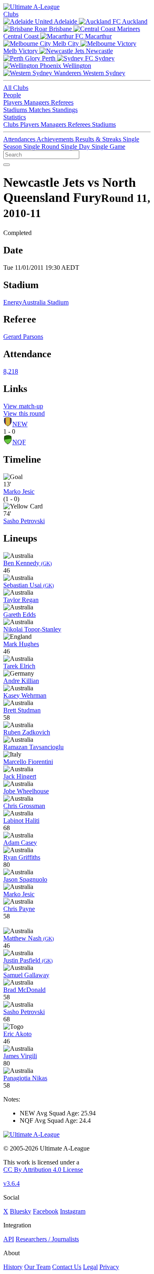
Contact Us (66, 1266)
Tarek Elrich (19, 666)
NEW (20, 424)
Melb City (65, 43)
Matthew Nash (28, 938)
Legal (90, 1266)
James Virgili (20, 1055)
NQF (19, 442)
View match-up (23, 406)
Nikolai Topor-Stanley (32, 629)
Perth (48, 58)
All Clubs (15, 87)
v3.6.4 (11, 1183)
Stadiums (16, 109)
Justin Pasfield (28, 960)
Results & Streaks (99, 139)
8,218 (10, 371)
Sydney (104, 58)
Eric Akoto (17, 1033)
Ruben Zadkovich (26, 732)
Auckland (134, 21)
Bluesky (20, 1211)
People (12, 95)
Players (13, 102)
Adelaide (66, 21)
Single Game (108, 146)
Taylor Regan (21, 599)
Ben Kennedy (27, 563)
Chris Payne (19, 908)
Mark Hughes (21, 643)
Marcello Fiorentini (28, 761)
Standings (65, 109)
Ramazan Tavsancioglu (33, 746)
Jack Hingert (19, 776)
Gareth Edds (19, 614)
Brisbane (60, 28)
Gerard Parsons (23, 336)
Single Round (42, 146)
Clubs (10, 14)
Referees (62, 102)
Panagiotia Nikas (25, 1078)
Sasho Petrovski (24, 520)
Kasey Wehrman (24, 695)
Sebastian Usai (28, 585)
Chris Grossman (24, 805)
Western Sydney (103, 72)
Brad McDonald (24, 989)
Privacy (109, 1266)
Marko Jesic (18, 491)
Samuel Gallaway (26, 975)
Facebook (45, 1211)
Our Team (37, 1266)
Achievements (56, 139)
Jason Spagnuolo (25, 879)
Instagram (72, 1211)
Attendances (20, 139)
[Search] (6, 164)
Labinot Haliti (21, 820)
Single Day (76, 146)
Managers (37, 102)
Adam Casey (20, 842)
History (13, 1266)
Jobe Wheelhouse (26, 791)
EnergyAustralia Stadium (36, 302)
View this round (24, 413)
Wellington (76, 65)
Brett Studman (22, 710)
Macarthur (97, 36)
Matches (40, 109)
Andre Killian (21, 680)
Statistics (14, 117)
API (8, 1239)
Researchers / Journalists (47, 1239)
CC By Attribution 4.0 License (43, 1169)
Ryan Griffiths (21, 857)
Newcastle (98, 50)
